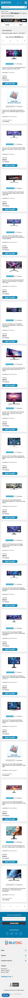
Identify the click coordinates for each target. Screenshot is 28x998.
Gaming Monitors (12, 116)
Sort (20, 25)
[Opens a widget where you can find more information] (5, 995)
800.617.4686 (5, 972)
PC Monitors (11, 72)
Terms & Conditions (17, 994)
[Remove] (17, 33)
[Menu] (26, 3)
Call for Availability (7, 120)
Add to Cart (10, 84)
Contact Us (6, 977)
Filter (7, 25)
